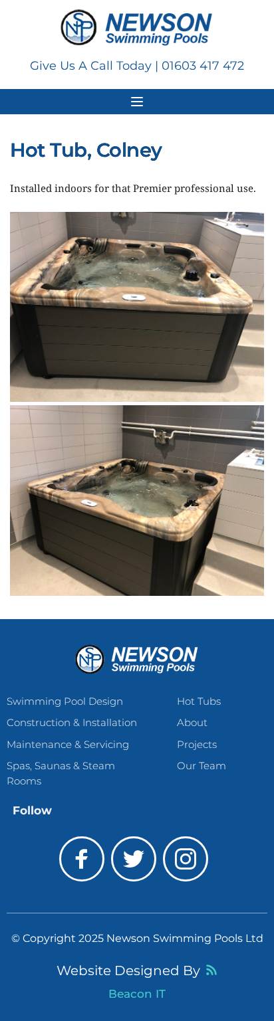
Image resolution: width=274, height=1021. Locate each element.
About (192, 722)
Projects (198, 744)
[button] (137, 102)
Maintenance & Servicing (69, 744)
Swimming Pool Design (65, 701)
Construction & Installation (72, 722)
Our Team (201, 765)
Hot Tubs (199, 701)
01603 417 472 (203, 65)
